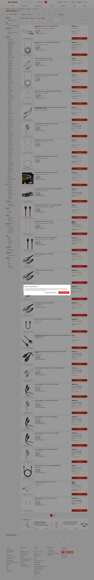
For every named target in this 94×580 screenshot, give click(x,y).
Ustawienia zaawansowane (50, 292)
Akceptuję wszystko (64, 292)
